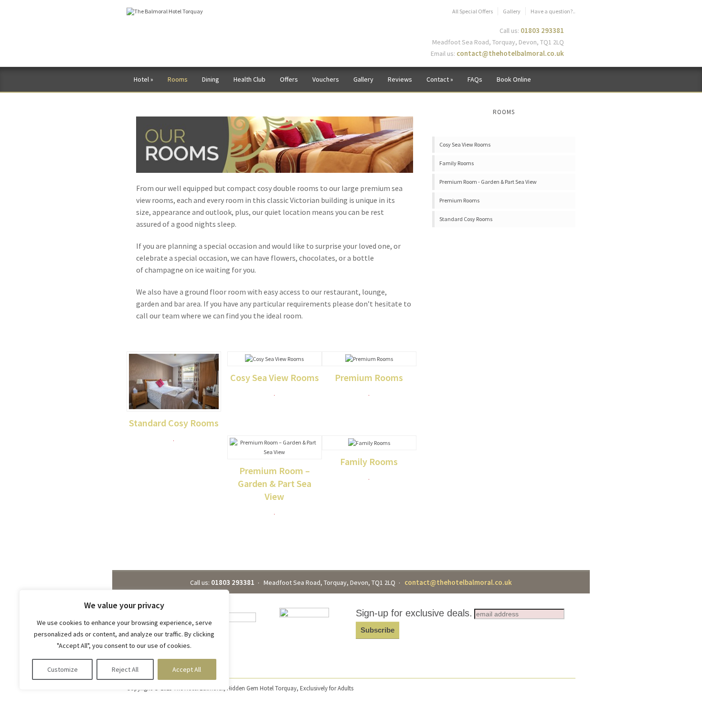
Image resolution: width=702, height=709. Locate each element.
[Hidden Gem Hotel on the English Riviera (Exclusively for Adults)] (165, 10)
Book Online (514, 79)
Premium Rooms (369, 377)
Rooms (178, 79)
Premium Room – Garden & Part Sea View (274, 483)
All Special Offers (472, 11)
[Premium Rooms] (369, 358)
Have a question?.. (553, 11)
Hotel (143, 79)
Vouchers (325, 79)
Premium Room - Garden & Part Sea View (488, 181)
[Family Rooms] (369, 442)
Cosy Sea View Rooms (274, 377)
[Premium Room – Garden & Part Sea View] (274, 446)
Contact (439, 79)
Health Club (250, 79)
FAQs (475, 79)
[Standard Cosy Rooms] (174, 380)
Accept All (186, 669)
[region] (124, 640)
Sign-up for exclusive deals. (414, 613)
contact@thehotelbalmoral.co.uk (510, 53)
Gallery (512, 11)
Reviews (400, 79)
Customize (62, 669)
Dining (210, 79)
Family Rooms (369, 461)
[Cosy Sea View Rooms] (274, 358)
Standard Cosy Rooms (174, 423)
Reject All (125, 669)
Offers (289, 79)
